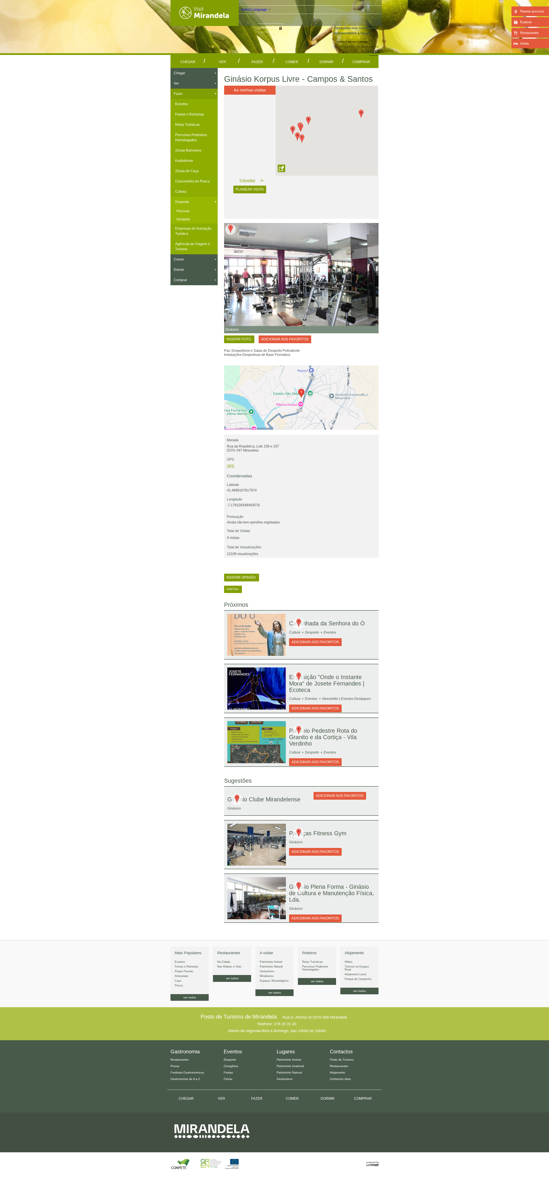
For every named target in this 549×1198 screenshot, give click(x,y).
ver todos (189, 997)
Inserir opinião (241, 577)
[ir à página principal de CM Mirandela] (211, 1142)
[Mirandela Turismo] (204, 23)
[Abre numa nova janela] (301, 274)
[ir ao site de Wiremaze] (373, 1161)
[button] (301, 127)
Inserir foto (239, 339)
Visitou (232, 589)
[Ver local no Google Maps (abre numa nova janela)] (301, 397)
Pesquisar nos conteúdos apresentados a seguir (355, 30)
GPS (230, 466)
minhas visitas (268, 27)
